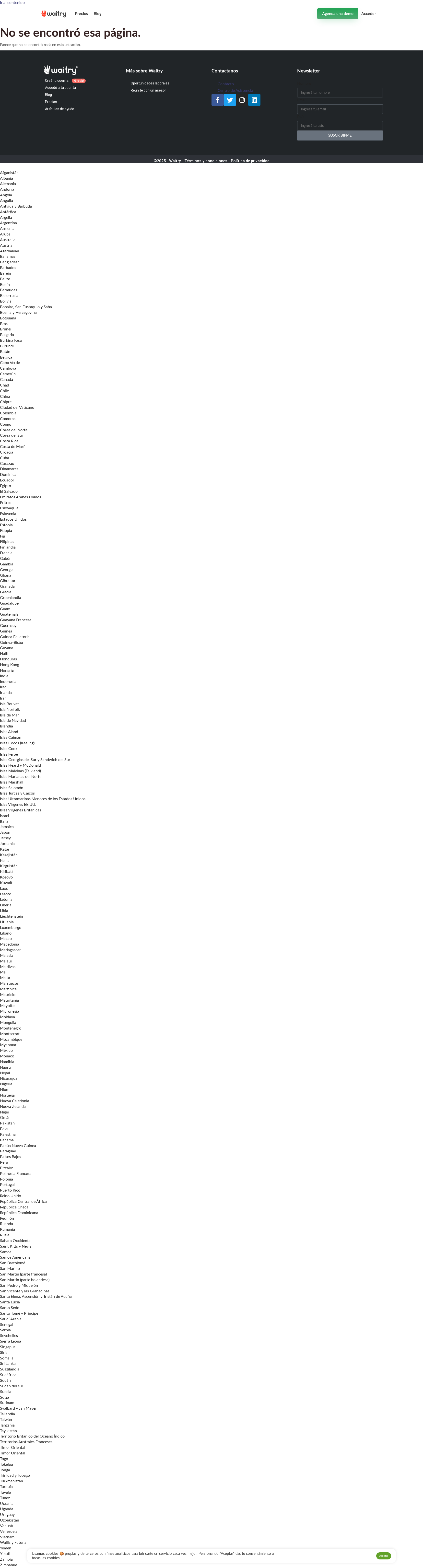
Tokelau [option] (6, 1464)
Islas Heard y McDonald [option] (20, 765)
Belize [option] (5, 279)
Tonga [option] (5, 1470)
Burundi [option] (7, 346)
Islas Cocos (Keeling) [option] (17, 743)
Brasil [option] (5, 324)
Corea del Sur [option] (11, 435)
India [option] (4, 676)
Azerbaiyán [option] (9, 251)
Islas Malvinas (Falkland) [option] (20, 771)
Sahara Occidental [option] (16, 1241)
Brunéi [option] (5, 329)
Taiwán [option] (6, 1420)
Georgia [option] (6, 570)
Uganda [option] (6, 1509)
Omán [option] (5, 1118)
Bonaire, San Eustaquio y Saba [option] (26, 307)
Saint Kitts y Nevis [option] (15, 1246)
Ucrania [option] (6, 1504)
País (300, 117)
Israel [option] (4, 816)
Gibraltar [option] (7, 581)
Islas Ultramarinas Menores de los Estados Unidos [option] (42, 799)
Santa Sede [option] (9, 1308)
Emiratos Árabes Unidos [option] (20, 497)
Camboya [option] (8, 368)
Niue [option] (4, 1090)
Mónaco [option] (7, 1056)
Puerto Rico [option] (10, 1190)
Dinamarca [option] (9, 469)
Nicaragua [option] (8, 1078)
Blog (97, 14)
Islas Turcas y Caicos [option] (17, 793)
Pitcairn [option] (6, 1168)
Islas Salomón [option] (11, 788)
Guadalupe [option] (9, 603)
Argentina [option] (8, 223)
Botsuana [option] (8, 318)
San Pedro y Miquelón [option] (19, 1285)
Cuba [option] (4, 458)
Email (301, 100)
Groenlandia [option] (10, 598)
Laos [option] (4, 888)
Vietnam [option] (7, 1537)
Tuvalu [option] (5, 1492)
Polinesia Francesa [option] (16, 1174)
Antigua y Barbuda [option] (16, 206)
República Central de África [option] (23, 1202)
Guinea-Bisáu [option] (11, 642)
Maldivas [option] (7, 967)
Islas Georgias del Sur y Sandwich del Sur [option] (35, 760)
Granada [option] (7, 586)
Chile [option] (4, 391)
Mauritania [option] (9, 1000)
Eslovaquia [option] (9, 508)
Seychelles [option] (9, 1336)
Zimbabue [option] (8, 1565)
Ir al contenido (12, 3)
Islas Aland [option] (9, 732)
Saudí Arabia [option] (11, 1319)
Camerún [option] (8, 374)
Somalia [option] (6, 1358)
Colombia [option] (8, 413)
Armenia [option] (7, 229)
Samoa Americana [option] (15, 1257)
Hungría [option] (7, 670)
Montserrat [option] (10, 1034)
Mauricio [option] (7, 995)
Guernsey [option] (8, 626)
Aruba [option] (5, 234)
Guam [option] (5, 609)
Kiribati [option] (6, 872)
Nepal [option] (5, 1073)
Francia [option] (6, 553)
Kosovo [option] (6, 877)
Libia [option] (4, 911)
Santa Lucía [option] (10, 1302)
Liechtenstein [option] (11, 916)
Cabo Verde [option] (10, 363)
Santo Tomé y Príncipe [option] (19, 1313)
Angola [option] (6, 195)
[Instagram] (242, 100)
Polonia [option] (6, 1179)
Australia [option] (7, 240)
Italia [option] (4, 821)
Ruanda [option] (6, 1224)
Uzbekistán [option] (9, 1520)
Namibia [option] (7, 1062)
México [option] (6, 1051)
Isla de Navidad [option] (13, 721)
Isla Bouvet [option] (9, 704)
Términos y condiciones (205, 161)
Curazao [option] (7, 464)
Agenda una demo (337, 14)
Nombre (304, 83)
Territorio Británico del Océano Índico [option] (32, 1436)
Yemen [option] (5, 1548)
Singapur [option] (7, 1347)
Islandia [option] (6, 726)
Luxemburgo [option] (10, 928)
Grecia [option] (5, 592)
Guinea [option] (6, 631)
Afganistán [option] (9, 173)
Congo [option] (5, 424)
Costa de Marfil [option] (13, 447)
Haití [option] (4, 653)
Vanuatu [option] (7, 1526)
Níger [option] (4, 1112)
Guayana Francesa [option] (15, 620)
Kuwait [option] (6, 883)
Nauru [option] (5, 1067)
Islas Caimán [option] (10, 737)
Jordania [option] (7, 844)
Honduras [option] (8, 659)
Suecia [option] (5, 1392)
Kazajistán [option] (9, 855)
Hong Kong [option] (9, 665)
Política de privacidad (250, 161)
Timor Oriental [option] (12, 1448)
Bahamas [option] (7, 256)
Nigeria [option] (6, 1084)
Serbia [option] (5, 1330)
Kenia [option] (5, 861)
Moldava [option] (7, 1017)
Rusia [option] (4, 1235)
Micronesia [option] (9, 1011)
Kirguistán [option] (9, 866)
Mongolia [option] (8, 1023)
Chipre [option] (6, 402)
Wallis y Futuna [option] (13, 1543)
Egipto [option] (5, 486)
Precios (81, 14)
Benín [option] (5, 285)
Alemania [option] (8, 184)
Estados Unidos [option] (13, 519)
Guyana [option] (6, 648)
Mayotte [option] (7, 1006)
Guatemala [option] (9, 614)
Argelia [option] (6, 218)
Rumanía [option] (7, 1229)
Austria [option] (6, 245)
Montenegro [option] (10, 1028)
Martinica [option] (8, 989)
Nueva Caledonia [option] (14, 1101)
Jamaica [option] (7, 827)
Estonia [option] (6, 525)
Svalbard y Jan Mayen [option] (18, 1408)
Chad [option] (4, 385)
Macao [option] (6, 939)
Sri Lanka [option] (8, 1364)
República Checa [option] (14, 1207)
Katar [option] (5, 849)
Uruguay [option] (7, 1515)
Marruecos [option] (9, 983)
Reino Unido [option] (10, 1196)
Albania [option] (6, 178)
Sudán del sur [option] (11, 1386)
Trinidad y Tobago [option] (15, 1475)
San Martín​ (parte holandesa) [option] (24, 1280)
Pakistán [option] (7, 1123)
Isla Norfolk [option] (10, 710)
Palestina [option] (8, 1134)
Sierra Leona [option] (10, 1341)
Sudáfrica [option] (8, 1375)
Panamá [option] (7, 1140)
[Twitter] (230, 100)
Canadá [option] (6, 380)
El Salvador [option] (9, 491)
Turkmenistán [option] (11, 1481)
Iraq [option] (3, 687)
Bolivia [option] (6, 301)
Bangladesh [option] (10, 262)
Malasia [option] (6, 956)
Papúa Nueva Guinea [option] (18, 1146)
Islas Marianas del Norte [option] (20, 777)
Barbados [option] (8, 268)
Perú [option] (4, 1162)
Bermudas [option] (8, 290)
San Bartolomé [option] (12, 1263)
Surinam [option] (7, 1403)
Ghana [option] (5, 575)
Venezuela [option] (8, 1531)
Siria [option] (4, 1353)
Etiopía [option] (6, 531)
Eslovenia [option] (8, 514)
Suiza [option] (4, 1397)
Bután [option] (5, 352)
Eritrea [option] (6, 503)
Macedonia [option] (9, 944)
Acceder (368, 14)
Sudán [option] (5, 1380)
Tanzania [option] (7, 1425)
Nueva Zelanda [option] (13, 1107)
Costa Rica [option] (9, 441)
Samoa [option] (6, 1252)
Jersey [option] (5, 838)
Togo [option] (4, 1459)
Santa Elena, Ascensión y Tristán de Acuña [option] (36, 1297)
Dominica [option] (8, 475)
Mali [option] (4, 972)
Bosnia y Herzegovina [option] (18, 313)
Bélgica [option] (6, 357)
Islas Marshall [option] (11, 782)
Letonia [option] (6, 899)
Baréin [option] (5, 273)
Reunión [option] (7, 1218)
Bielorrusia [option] (9, 296)
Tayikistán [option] (8, 1431)
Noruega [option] (7, 1095)
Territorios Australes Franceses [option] (26, 1442)
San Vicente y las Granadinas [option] (24, 1291)
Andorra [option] (7, 189)
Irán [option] (3, 698)
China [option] (5, 396)
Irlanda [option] (6, 693)
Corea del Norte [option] (13, 430)
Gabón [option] (6, 559)
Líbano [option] (6, 933)
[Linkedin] (254, 100)
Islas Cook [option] (8, 749)
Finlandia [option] (8, 547)
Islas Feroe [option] (9, 754)
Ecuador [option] (7, 480)
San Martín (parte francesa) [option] (23, 1274)
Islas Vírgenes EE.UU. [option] (18, 805)
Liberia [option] (6, 905)
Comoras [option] (7, 419)
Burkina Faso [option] (11, 340)
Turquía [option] (6, 1487)
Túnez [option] (5, 1498)
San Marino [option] (10, 1269)
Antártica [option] (8, 212)
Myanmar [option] (8, 1045)
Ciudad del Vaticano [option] (17, 408)
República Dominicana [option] (19, 1213)
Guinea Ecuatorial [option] (15, 637)
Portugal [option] (7, 1185)
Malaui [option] (6, 961)
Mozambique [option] (11, 1039)
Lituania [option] (7, 922)
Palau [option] (5, 1129)
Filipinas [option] (7, 542)
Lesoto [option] (5, 894)
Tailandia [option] (7, 1414)
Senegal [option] (6, 1325)
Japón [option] (5, 832)
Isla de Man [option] (10, 715)
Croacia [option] (6, 452)
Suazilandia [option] (9, 1369)
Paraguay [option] (8, 1151)
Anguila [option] (6, 201)
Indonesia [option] (8, 682)
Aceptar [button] (383, 1556)
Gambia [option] (6, 564)
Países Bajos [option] (10, 1157)
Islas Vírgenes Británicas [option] (20, 810)
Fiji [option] (2, 536)
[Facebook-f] (218, 100)
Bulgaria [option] (7, 335)
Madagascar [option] (10, 950)
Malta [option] (5, 978)
